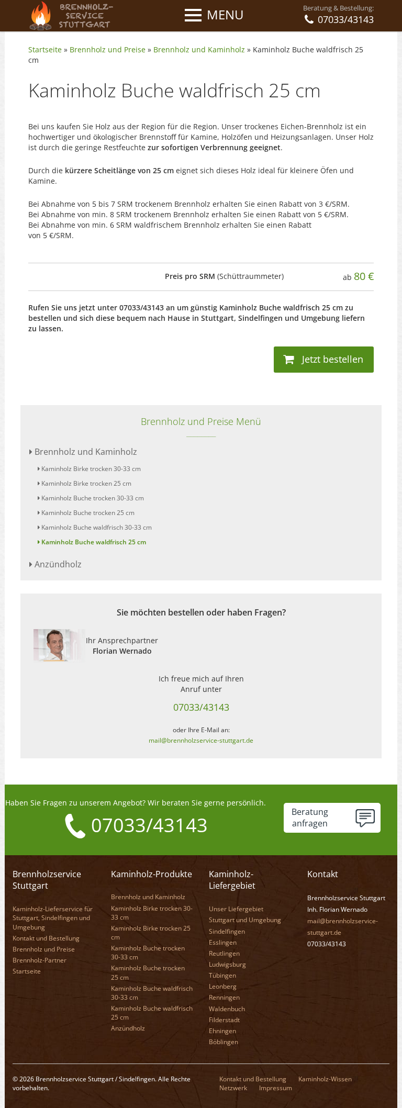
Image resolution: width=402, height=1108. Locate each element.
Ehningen (222, 1030)
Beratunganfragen (310, 818)
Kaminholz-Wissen (325, 1079)
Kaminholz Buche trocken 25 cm (87, 512)
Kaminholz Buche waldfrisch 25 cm (93, 542)
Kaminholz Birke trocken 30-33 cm (90, 468)
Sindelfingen (227, 931)
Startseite (45, 49)
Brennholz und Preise (108, 49)
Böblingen (223, 1041)
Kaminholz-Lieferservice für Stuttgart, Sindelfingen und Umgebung (53, 917)
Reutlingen (224, 953)
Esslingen (223, 942)
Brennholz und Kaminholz (199, 49)
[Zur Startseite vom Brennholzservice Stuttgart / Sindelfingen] (74, 15)
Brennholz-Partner (39, 960)
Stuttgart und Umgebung (245, 919)
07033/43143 (201, 707)
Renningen (224, 997)
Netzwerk (233, 1087)
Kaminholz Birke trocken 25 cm (85, 483)
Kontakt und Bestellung (46, 938)
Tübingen (222, 975)
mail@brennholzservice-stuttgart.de (201, 740)
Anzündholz (57, 564)
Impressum (275, 1087)
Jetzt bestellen (331, 359)
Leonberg (223, 986)
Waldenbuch (227, 1008)
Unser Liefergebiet (236, 908)
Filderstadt (224, 1019)
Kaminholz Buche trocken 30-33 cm (92, 498)
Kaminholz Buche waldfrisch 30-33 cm (96, 527)
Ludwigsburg (227, 964)
